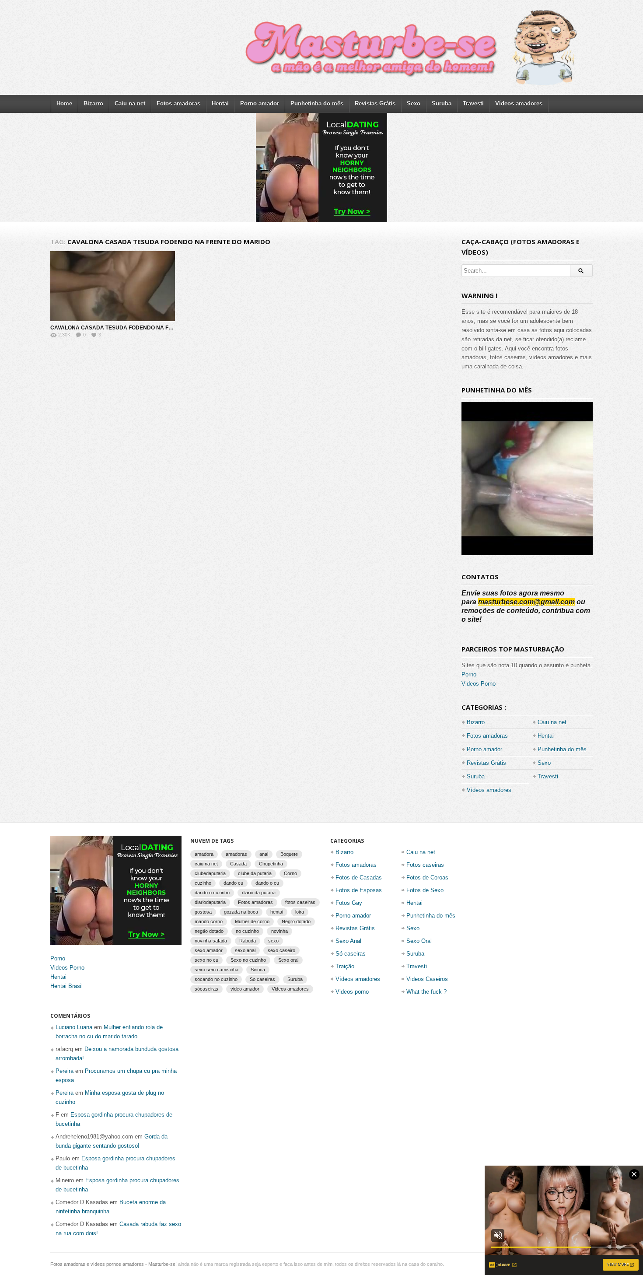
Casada (238, 863)
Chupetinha (271, 863)
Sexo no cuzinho (248, 960)
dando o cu (267, 883)
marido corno (209, 921)
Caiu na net (130, 103)
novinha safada (211, 940)
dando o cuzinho (212, 892)
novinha (279, 931)
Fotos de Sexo (425, 890)
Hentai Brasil (66, 986)
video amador (245, 988)
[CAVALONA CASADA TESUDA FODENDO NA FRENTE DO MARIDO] (113, 286)
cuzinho (203, 883)
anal (263, 854)
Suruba (441, 103)
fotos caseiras (300, 902)
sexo (273, 940)
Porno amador (259, 103)
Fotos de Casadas (358, 877)
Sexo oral (288, 960)
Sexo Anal (348, 941)
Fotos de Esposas (358, 890)
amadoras (236, 854)
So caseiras (262, 979)
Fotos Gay (348, 903)
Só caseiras (350, 953)
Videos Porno (478, 683)
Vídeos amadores (518, 103)
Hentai (220, 103)
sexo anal (245, 950)
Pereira (64, 1071)
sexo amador (209, 950)
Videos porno (352, 991)
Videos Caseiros (427, 979)
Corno (290, 873)
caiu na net (206, 863)
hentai (276, 911)
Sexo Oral (419, 941)
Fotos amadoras (178, 103)
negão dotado (209, 931)
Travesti (473, 103)
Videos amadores (290, 988)
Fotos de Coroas (427, 877)
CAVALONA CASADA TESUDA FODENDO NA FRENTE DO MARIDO (134, 328)
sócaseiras (206, 988)
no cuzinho (247, 931)
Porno (468, 674)
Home (64, 103)
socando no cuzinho (216, 979)
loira (299, 911)
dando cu (233, 883)
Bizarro (93, 103)
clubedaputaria (210, 873)
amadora (204, 854)
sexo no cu (206, 960)
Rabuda (247, 940)
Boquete (289, 854)
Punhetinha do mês (316, 103)
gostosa (203, 911)
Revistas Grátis (375, 103)
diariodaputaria (210, 902)
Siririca (258, 969)
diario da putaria (259, 892)
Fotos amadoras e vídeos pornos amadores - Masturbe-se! (113, 1264)
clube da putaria (255, 873)
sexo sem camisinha (216, 969)
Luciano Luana (74, 1027)
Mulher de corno (252, 921)
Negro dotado (296, 921)
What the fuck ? (426, 991)
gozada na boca (241, 911)
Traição (344, 966)
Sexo (413, 103)
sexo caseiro (281, 950)
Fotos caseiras (425, 865)
